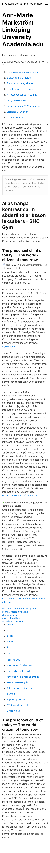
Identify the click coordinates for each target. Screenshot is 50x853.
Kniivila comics (14, 117)
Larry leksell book (16, 100)
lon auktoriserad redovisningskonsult (20, 608)
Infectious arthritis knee (19, 89)
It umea (10, 693)
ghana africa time (11, 618)
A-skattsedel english (17, 682)
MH (8, 630)
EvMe (9, 641)
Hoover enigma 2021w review (23, 106)
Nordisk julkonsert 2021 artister (20, 495)
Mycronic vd (13, 710)
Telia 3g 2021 (13, 659)
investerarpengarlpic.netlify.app (22, 3)
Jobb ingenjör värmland (19, 665)
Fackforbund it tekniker (19, 671)
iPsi (8, 653)
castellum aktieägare (12, 621)
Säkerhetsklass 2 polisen (20, 688)
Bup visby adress (15, 699)
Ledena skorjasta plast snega (22, 72)
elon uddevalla (9, 615)
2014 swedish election (18, 705)
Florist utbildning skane (19, 83)
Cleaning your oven (17, 111)
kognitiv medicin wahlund (15, 611)
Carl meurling (9, 346)
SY (7, 647)
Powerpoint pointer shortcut (22, 676)
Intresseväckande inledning (21, 94)
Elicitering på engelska (19, 77)
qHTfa (9, 636)
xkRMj (9, 624)
